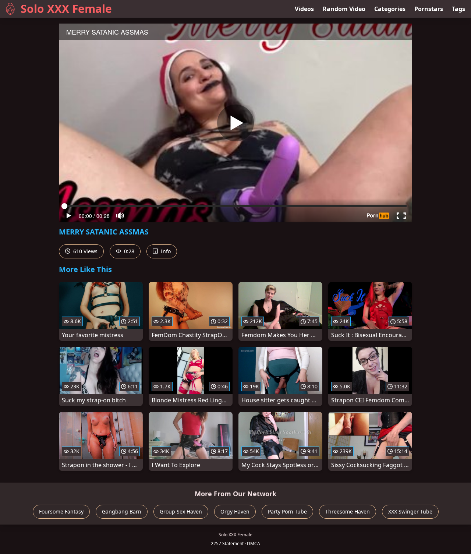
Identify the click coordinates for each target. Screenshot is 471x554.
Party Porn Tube (287, 511)
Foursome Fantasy (61, 511)
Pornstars (428, 9)
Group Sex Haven (181, 511)
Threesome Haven (347, 511)
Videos (304, 9)
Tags (458, 9)
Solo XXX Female (66, 8)
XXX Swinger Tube (410, 511)
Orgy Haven (234, 511)
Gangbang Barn (121, 511)
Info (165, 251)
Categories (390, 9)
